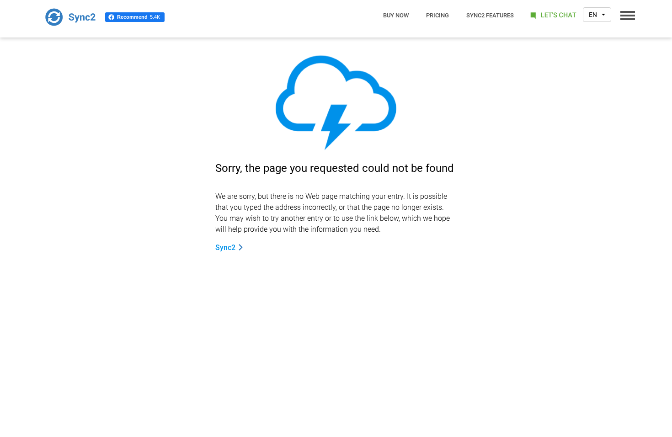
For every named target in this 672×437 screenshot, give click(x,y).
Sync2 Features (490, 15)
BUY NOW (396, 15)
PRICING (437, 15)
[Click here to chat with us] (552, 15)
